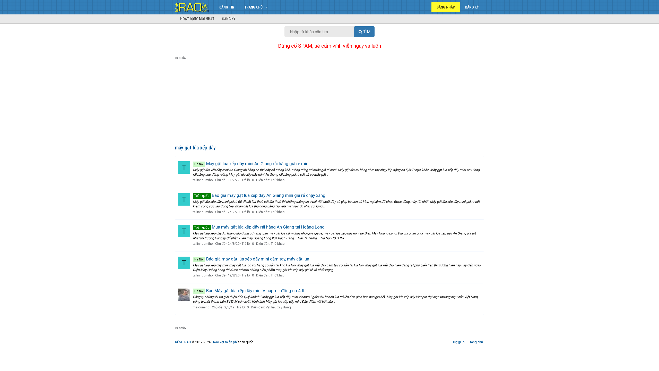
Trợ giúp (459, 342)
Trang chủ (254, 7)
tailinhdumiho (203, 180)
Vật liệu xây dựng (278, 307)
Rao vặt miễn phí (225, 342)
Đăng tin (226, 7)
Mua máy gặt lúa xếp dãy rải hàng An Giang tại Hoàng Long (259, 227)
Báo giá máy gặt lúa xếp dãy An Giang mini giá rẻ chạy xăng (259, 195)
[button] (266, 7)
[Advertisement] (329, 103)
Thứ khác (277, 180)
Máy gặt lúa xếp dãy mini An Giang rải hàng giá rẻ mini (251, 163)
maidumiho (201, 307)
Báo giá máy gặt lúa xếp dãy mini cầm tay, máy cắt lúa (251, 259)
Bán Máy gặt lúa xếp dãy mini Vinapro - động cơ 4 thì (250, 290)
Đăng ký (229, 19)
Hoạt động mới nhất (197, 19)
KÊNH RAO (183, 342)
